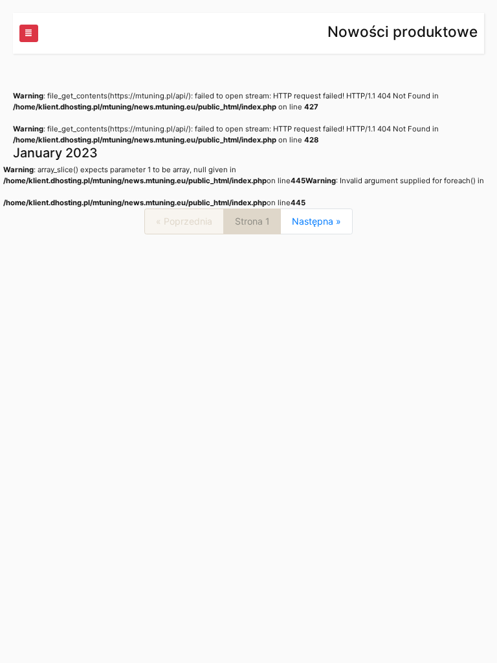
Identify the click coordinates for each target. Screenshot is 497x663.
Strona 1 (252, 221)
